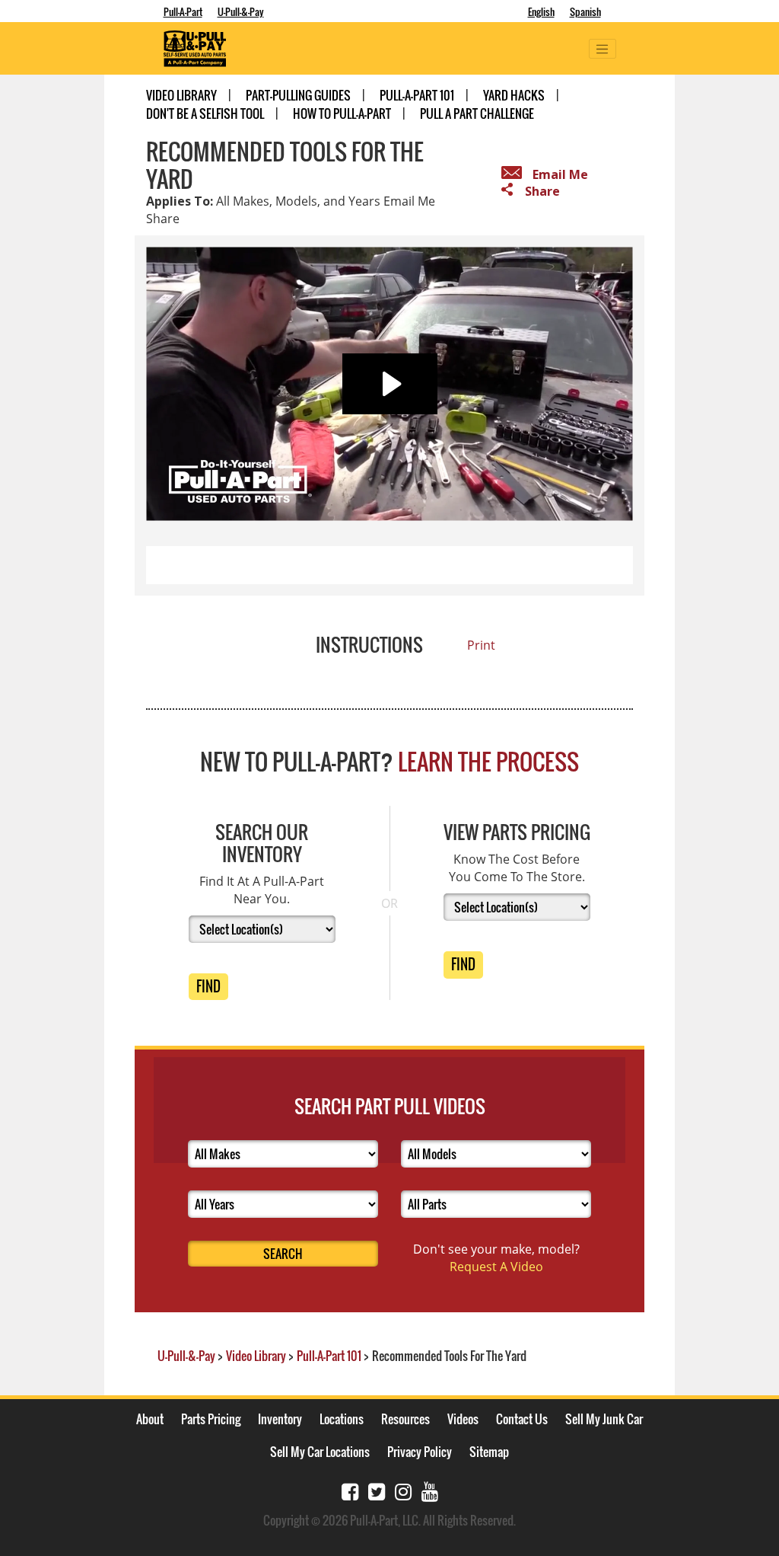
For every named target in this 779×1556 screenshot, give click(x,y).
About (150, 1419)
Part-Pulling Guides (298, 95)
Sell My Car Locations (320, 1452)
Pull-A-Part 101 (417, 95)
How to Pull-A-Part (342, 113)
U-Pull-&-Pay (241, 11)
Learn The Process (488, 761)
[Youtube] (429, 1490)
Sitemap (489, 1452)
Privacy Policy (419, 1452)
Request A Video (496, 1266)
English (541, 11)
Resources (405, 1419)
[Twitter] (376, 1490)
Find (208, 986)
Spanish (585, 11)
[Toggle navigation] (602, 49)
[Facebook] (350, 1490)
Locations (342, 1419)
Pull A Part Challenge (477, 113)
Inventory (280, 1419)
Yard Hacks (514, 95)
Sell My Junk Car (604, 1419)
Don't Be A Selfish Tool (205, 113)
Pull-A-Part (183, 11)
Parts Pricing (210, 1419)
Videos (463, 1419)
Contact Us (522, 1419)
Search (283, 1253)
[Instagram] (403, 1490)
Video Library (181, 95)
